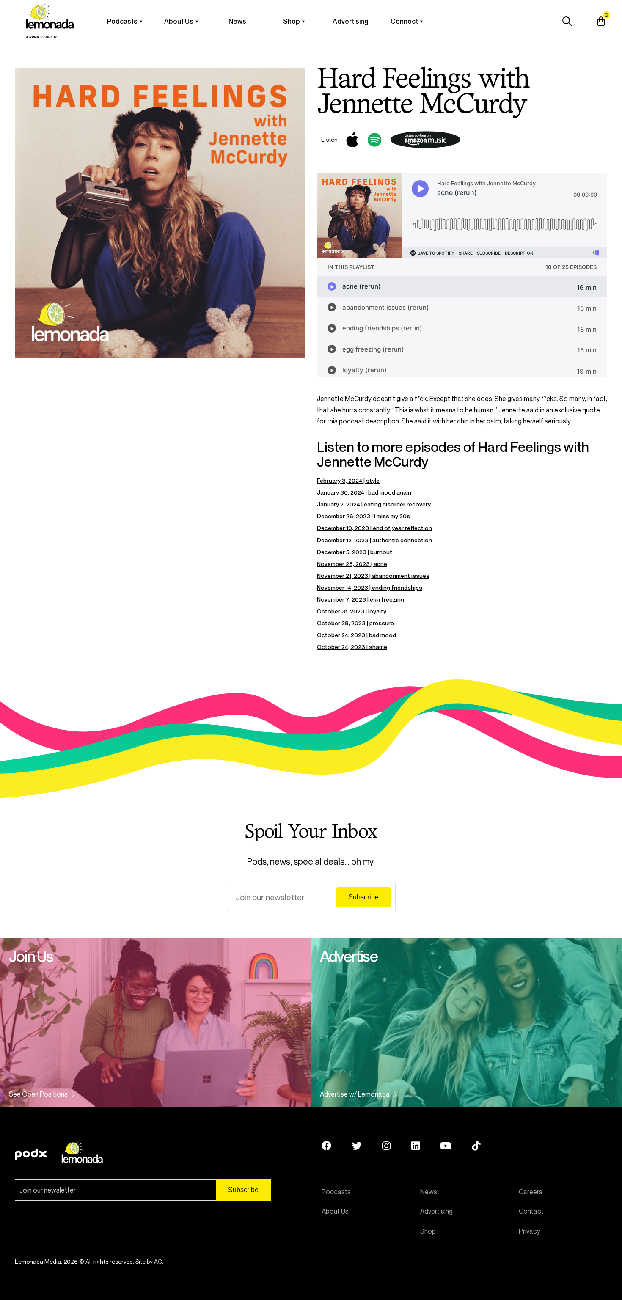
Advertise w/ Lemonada (355, 1094)
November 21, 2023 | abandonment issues (373, 575)
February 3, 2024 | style (348, 480)
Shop (291, 21)
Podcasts (122, 21)
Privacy (529, 1231)
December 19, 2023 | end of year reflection (374, 527)
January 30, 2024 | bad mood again (364, 492)
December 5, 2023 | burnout (354, 551)
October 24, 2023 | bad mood (356, 634)
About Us (178, 21)
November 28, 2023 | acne (352, 563)
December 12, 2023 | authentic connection (374, 540)
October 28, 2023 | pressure (355, 623)
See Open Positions (39, 1094)
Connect (404, 21)
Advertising (350, 21)
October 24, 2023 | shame (352, 646)
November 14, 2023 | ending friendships (369, 587)
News (237, 21)
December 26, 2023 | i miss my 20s (363, 515)
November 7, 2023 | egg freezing (360, 599)
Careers (530, 1191)
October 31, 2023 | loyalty (351, 611)
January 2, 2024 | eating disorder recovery (374, 504)
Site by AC (148, 1261)
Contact (531, 1211)
